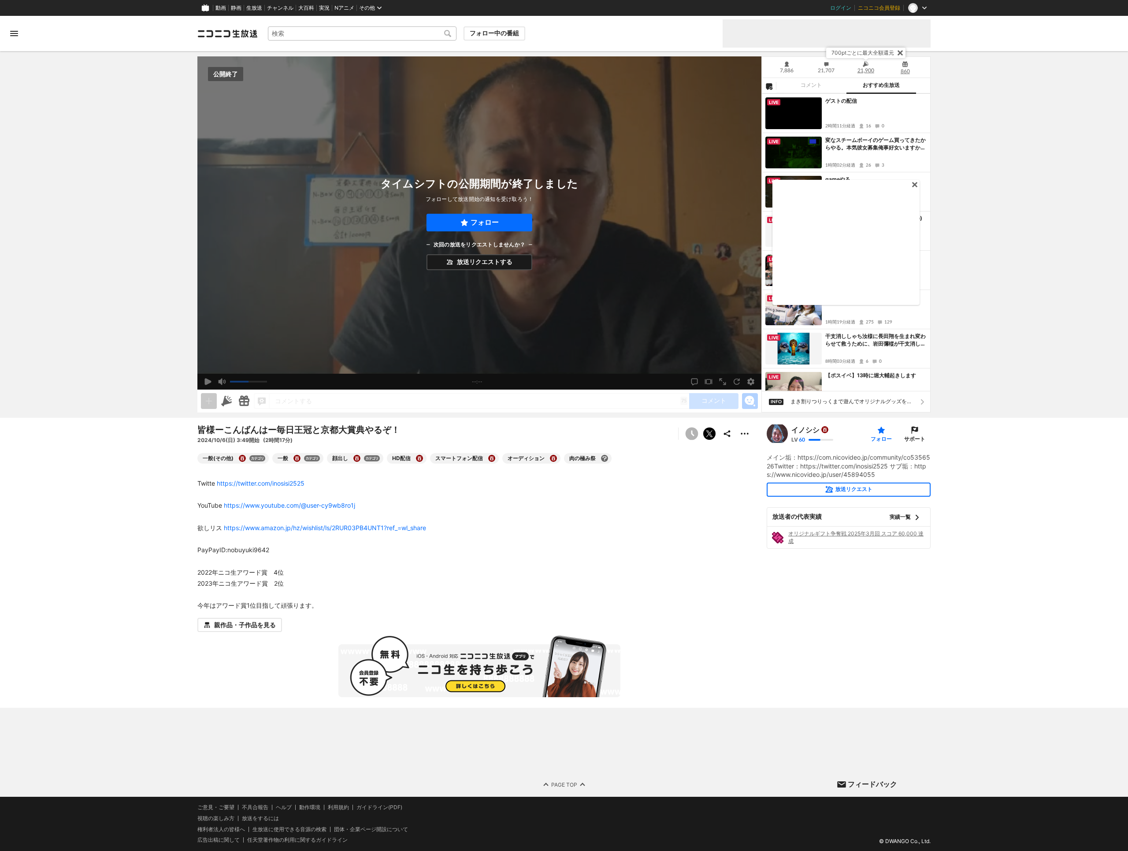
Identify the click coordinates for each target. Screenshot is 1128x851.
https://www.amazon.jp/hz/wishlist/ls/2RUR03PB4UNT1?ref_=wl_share (325, 527)
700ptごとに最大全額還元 (862, 52)
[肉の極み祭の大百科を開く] (604, 458)
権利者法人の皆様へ (221, 829)
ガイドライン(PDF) (379, 807)
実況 (324, 8)
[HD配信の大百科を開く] (419, 458)
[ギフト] (244, 401)
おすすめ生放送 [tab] (881, 85)
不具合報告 (255, 807)
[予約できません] (692, 433)
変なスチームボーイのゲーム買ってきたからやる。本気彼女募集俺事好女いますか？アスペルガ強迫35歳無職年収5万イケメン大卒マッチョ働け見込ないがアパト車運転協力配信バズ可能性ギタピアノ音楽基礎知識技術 (875, 144)
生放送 (254, 8)
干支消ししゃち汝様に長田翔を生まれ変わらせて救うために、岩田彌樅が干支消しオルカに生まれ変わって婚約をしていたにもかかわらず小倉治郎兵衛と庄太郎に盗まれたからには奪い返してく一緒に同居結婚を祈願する (875, 340)
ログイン (840, 8)
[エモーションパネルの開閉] (750, 401)
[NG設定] (769, 85)
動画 (220, 8)
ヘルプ (284, 807)
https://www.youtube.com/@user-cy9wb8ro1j (289, 505)
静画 (236, 8)
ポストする (709, 433)
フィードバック (872, 784)
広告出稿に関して (218, 840)
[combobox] (362, 33)
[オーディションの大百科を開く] (553, 458)
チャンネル (280, 8)
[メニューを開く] (14, 33)
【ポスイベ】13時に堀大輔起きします (870, 375)
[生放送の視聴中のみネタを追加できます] (209, 401)
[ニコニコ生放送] (227, 33)
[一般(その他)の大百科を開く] (242, 458)
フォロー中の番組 (494, 33)
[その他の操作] (744, 433)
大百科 (306, 8)
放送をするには (260, 818)
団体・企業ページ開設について (371, 829)
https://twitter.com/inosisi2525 (260, 483)
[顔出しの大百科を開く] (356, 458)
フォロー (485, 222)
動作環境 (309, 807)
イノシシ (805, 429)
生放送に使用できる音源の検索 (289, 829)
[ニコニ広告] (226, 401)
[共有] (727, 433)
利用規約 (338, 807)
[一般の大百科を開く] (297, 458)
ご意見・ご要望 (215, 807)
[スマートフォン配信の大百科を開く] (491, 458)
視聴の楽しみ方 (215, 818)
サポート (914, 438)
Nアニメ (344, 8)
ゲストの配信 (841, 100)
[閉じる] (900, 53)
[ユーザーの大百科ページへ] (824, 429)
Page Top (564, 784)
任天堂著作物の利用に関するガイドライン (297, 840)
